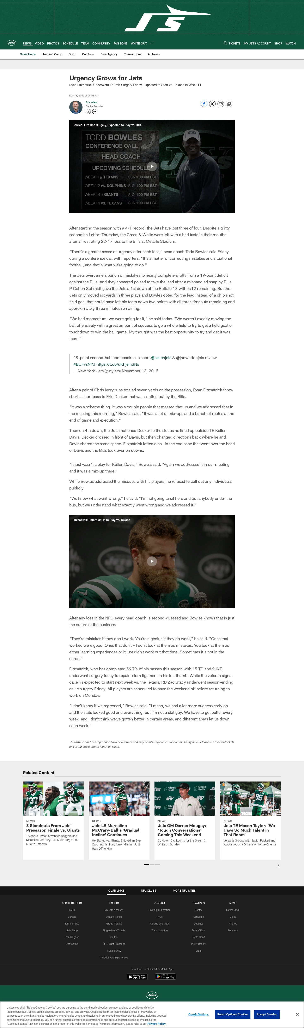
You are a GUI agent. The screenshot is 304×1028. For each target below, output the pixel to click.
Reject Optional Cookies (232, 1014)
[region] (152, 1015)
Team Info (198, 903)
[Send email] (220, 106)
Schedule (198, 916)
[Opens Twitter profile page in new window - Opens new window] (88, 111)
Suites (113, 936)
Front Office (198, 930)
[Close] (297, 1014)
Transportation (160, 930)
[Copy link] (229, 104)
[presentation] (279, 865)
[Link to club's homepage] (12, 43)
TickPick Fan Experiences (114, 957)
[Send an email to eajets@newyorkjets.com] (94, 111)
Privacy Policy (156, 1023)
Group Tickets (114, 923)
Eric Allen (91, 102)
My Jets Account (114, 909)
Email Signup (72, 936)
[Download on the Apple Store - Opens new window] (137, 977)
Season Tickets (114, 916)
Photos (233, 923)
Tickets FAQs (114, 950)
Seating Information (159, 909)
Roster (198, 909)
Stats (198, 950)
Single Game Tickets (114, 930)
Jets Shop (72, 930)
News (232, 903)
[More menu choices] (151, 43)
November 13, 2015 (140, 370)
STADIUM (159, 903)
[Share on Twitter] (212, 106)
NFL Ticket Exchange (114, 943)
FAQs (72, 909)
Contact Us (72, 943)
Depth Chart (198, 936)
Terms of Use (72, 923)
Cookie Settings (198, 1014)
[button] (152, 166)
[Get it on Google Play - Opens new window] (166, 979)
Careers (72, 916)
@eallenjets (161, 357)
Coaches (198, 923)
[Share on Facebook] (204, 106)
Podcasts (233, 930)
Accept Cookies (267, 1014)
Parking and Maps (160, 923)
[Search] (225, 43)
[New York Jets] (152, 996)
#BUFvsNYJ (84, 364)
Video (233, 916)
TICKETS (114, 903)
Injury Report (198, 943)
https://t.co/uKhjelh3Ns (118, 364)
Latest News (232, 909)
